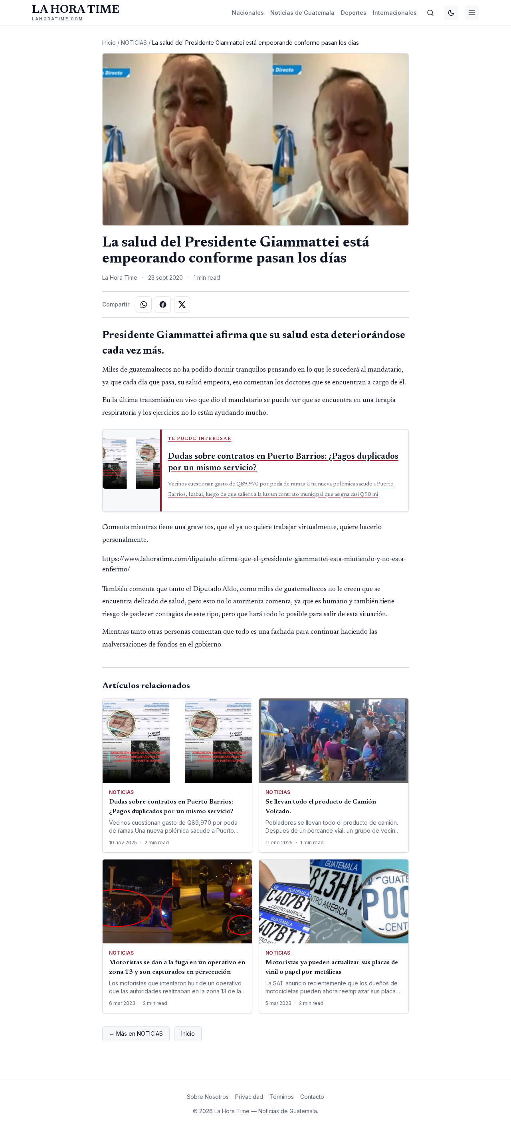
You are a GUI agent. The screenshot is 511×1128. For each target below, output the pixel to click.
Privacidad (249, 1096)
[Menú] (472, 13)
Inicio (109, 42)
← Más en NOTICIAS (136, 1033)
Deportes (353, 12)
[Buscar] (430, 13)
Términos (281, 1096)
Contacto (312, 1096)
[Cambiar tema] (451, 13)
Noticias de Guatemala (302, 12)
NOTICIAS (134, 42)
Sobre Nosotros (208, 1096)
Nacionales (248, 12)
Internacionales (395, 12)
